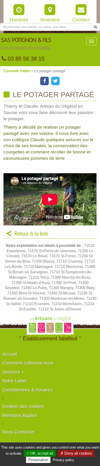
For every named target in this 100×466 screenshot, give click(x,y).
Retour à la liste (31, 234)
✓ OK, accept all (39, 453)
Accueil (9, 354)
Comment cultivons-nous (27, 362)
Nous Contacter (18, 431)
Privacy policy (63, 460)
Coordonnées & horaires (27, 389)
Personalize (38, 460)
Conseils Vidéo (17, 71)
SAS (26, 44)
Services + (13, 372)
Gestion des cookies (23, 406)
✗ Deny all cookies (76, 453)
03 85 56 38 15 (25, 58)
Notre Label (14, 380)
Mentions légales (19, 415)
